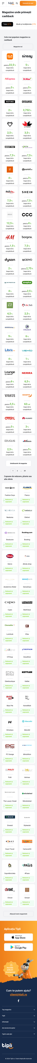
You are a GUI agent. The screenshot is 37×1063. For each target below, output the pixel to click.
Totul (7, 24)
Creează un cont (28, 3)
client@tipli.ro (18, 994)
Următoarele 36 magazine (18, 463)
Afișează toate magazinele (18, 914)
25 (25, 471)
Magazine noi (18, 46)
